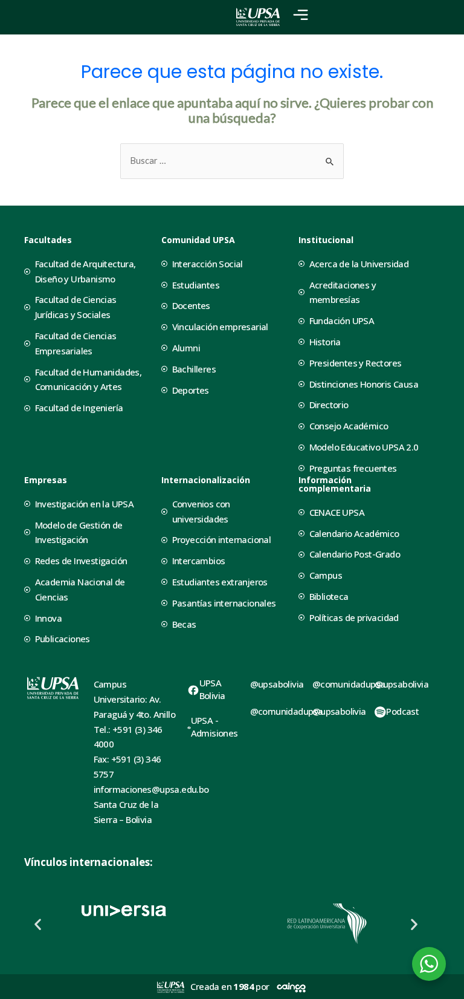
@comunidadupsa (286, 711)
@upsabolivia (277, 684)
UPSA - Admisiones (214, 726)
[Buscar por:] (232, 160)
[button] (37, 923)
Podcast (402, 711)
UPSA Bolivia (212, 689)
